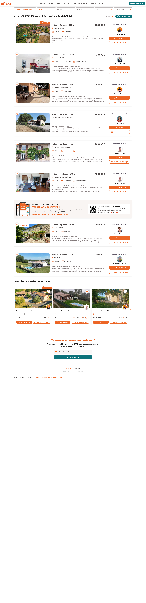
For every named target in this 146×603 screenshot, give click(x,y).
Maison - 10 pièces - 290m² (63, 174)
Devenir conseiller (136, 3)
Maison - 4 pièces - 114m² (63, 254)
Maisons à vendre (19, 377)
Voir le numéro (121, 38)
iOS (112, 212)
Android (117, 212)
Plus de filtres (123, 9)
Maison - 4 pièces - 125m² (63, 84)
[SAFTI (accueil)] (8, 3)
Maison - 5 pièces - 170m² (63, 114)
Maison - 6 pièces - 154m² (63, 144)
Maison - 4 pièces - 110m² (63, 55)
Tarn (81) (29, 377)
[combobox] (108, 16)
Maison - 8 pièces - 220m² (63, 25)
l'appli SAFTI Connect (64, 212)
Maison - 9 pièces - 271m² (63, 225)
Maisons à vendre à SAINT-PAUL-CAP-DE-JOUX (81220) (51, 377)
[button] (33, 33)
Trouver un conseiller (73, 357)
